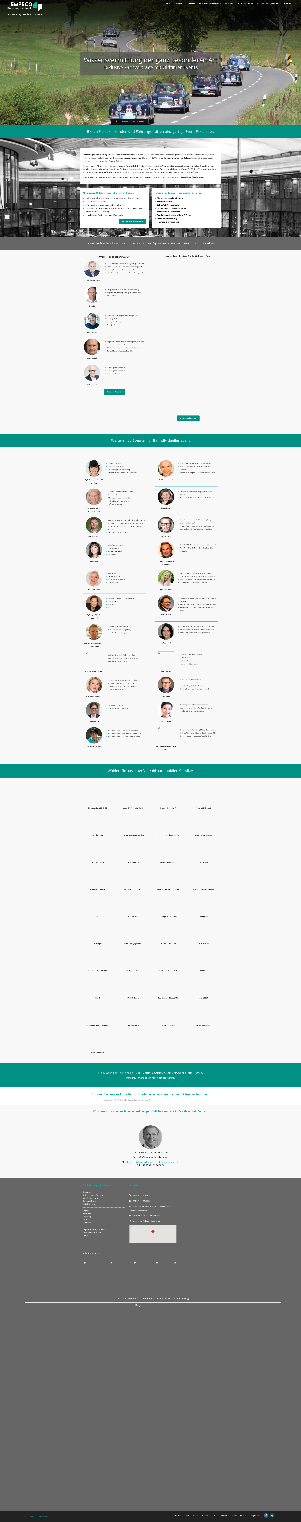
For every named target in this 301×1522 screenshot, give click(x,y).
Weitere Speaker (114, 392)
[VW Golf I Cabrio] (133, 985)
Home (167, 3)
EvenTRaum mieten (181, 1515)
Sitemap (223, 1515)
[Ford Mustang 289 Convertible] (133, 822)
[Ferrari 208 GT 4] (203, 985)
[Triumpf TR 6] (203, 903)
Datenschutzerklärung (239, 1515)
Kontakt (288, 3)
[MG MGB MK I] (133, 903)
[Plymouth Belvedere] (98, 876)
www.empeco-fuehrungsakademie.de (146, 1221)
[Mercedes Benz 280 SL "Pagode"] (172, 321)
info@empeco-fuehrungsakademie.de (146, 1215)
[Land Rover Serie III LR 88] (98, 957)
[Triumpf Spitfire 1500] (168, 930)
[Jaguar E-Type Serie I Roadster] (168, 876)
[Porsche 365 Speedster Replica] (133, 795)
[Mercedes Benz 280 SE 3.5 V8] (172, 347)
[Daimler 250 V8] (203, 930)
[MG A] (98, 903)
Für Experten (262, 3)
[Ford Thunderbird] (98, 849)
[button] (152, 1232)
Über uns (275, 3)
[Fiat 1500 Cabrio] (133, 1012)
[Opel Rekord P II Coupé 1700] (168, 985)
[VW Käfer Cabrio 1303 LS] (168, 957)
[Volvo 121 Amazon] (98, 1039)
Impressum (255, 1515)
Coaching (191, 3)
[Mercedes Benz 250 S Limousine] (172, 372)
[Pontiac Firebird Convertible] (168, 822)
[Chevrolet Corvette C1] (203, 822)
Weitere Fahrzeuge (188, 418)
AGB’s (214, 1515)
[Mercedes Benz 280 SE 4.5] (98, 795)
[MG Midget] (98, 930)
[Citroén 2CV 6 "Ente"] (168, 1012)
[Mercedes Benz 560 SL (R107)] (205, 347)
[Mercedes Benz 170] (205, 372)
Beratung (228, 3)
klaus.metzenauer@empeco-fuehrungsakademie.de (153, 1162)
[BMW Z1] (98, 985)
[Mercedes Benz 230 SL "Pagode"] (205, 296)
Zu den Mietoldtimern (132, 221)
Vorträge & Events (244, 3)
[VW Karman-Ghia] (133, 957)
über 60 (98, 172)
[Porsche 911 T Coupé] (203, 795)
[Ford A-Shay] (203, 849)
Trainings (178, 3)
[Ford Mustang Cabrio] (168, 849)
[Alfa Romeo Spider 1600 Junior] (98, 1012)
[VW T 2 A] (203, 957)
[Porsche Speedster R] (168, 795)
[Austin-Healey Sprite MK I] (133, 930)
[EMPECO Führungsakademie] (25, 12)
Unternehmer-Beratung (208, 3)
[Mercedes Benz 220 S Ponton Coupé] (172, 398)
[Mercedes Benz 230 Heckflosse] (205, 398)
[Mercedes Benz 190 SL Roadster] (205, 270)
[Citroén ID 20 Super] (203, 1012)
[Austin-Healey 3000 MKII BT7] (203, 876)
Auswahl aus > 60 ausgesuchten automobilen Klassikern (116, 198)
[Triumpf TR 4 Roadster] (168, 903)
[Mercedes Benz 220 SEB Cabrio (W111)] (172, 270)
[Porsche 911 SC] (98, 822)
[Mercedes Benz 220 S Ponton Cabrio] (172, 296)
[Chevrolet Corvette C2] (133, 849)
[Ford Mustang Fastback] (133, 876)
